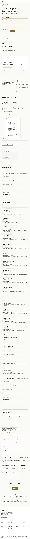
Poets (1, 521)
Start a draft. (15, 488)
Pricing (24, 526)
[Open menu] (28, 1)
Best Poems (17, 521)
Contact (24, 523)
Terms (11, 536)
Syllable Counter (10, 529)
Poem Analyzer (10, 521)
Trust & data (19, 536)
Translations (17, 526)
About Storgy (24, 521)
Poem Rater (9, 523)
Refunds (23, 536)
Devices (2, 526)
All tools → (9, 532)
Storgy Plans (24, 527)
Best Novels (17, 522)
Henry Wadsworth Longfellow (6, 39)
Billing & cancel (12, 537)
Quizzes (17, 527)
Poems (2, 522)
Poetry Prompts (10, 528)
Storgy (2, 1)
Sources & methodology (6, 432)
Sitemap (16, 537)
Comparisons (2, 527)
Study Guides (17, 523)
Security (16, 536)
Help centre (24, 522)
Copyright (25, 536)
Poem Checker (10, 522)
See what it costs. (5, 114)
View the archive (25, 460)
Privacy (14, 536)
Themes (2, 523)
